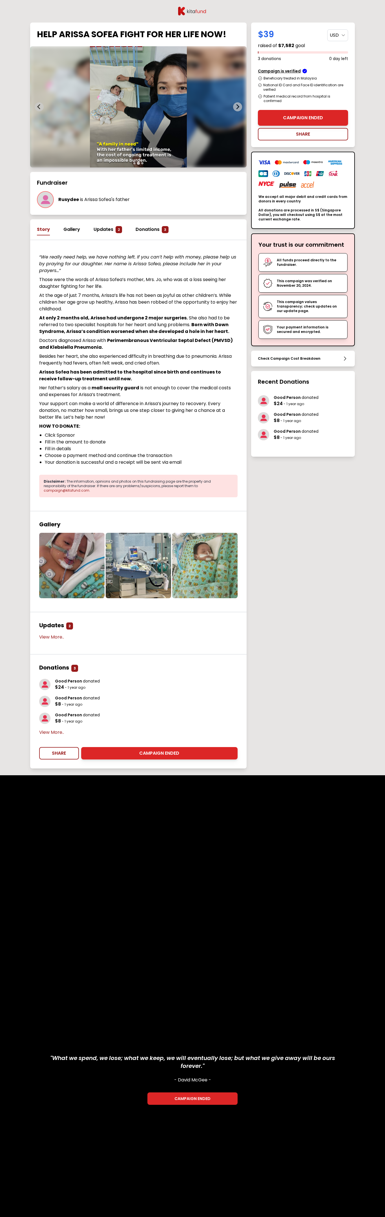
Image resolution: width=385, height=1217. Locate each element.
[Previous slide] (39, 106)
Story (43, 229)
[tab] (134, 163)
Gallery (71, 229)
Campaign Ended (159, 753)
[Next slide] (237, 106)
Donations (151, 229)
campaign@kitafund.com (66, 490)
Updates (107, 229)
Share (59, 753)
